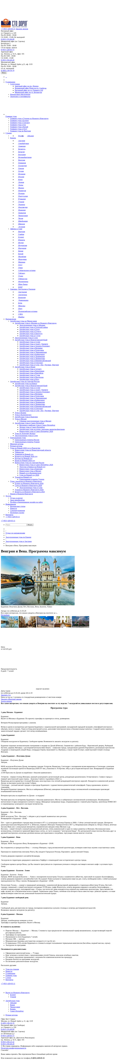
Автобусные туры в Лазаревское (32, 356)
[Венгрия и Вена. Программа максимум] (10, 627)
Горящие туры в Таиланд (20, 123)
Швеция (21, 224)
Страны (9, 133)
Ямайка (21, 317)
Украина (21, 204)
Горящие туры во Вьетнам (20, 131)
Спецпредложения (17, 510)
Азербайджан (23, 143)
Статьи (8, 978)
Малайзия (22, 257)
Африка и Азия (16, 229)
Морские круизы (16, 444)
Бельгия (21, 152)
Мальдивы (22, 259)
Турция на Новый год (23, 477)
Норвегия (22, 191)
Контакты (9, 515)
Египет (21, 237)
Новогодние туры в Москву (30, 471)
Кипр (20, 180)
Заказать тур (6, 695)
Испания (21, 174)
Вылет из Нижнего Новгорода (18, 993)
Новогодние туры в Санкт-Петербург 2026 (36, 431)
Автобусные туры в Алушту (30, 369)
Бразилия (22, 297)
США (20, 314)
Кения (20, 251)
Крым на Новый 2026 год (25, 461)
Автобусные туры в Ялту (29, 379)
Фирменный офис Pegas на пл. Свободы (30, 88)
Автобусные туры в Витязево (31, 348)
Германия (22, 163)
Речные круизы (16, 446)
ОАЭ (20, 265)
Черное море (15, 1007)
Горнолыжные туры (18, 438)
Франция (21, 210)
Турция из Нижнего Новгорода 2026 (29, 490)
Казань (13, 1009)
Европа (13, 138)
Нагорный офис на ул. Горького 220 (29, 90)
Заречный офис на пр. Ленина (26, 86)
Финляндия (22, 207)
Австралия (22, 292)
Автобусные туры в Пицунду (31, 334)
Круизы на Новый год (23, 458)
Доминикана (23, 300)
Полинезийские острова (27, 311)
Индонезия (22, 245)
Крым (12, 1005)
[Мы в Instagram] (13, 989)
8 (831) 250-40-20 (7, 60)
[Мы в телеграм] (18, 989)
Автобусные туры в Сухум (29, 336)
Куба (20, 303)
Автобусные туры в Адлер (29, 342)
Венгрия (21, 160)
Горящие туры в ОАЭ (18, 129)
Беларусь (21, 149)
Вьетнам (21, 232)
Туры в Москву (21, 419)
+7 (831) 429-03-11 (8, 29)
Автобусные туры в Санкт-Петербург (29, 423)
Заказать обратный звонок (11, 699)
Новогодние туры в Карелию (30, 469)
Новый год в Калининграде (30, 473)
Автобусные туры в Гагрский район (33, 327)
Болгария (22, 155)
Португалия (23, 196)
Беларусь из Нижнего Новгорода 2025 (30, 492)
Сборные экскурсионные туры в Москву (35, 421)
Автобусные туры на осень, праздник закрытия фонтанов (42, 429)
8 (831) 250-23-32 (7, 1042)
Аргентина (22, 295)
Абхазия (30, 136)
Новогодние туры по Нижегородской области (33, 450)
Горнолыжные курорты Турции (27, 442)
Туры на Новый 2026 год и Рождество (25, 448)
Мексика (21, 306)
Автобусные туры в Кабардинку (32, 354)
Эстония (21, 227)
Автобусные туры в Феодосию (31, 377)
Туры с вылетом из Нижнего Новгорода (26, 481)
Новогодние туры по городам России (29, 463)
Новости (13, 508)
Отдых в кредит (16, 498)
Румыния (22, 199)
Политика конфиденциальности (13, 1048)
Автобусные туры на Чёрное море (23, 321)
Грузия (21, 171)
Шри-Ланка (23, 284)
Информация (11, 504)
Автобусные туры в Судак (29, 375)
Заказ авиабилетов (17, 500)
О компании (10, 82)
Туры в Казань (20, 413)
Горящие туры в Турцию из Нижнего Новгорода (29, 118)
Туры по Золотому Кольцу (25, 433)
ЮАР (20, 287)
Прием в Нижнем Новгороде (21, 494)
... (6, 77)
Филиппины (23, 282)
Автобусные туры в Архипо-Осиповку (34, 346)
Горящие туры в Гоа (18, 125)
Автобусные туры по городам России (25, 381)
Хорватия (22, 213)
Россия (21, 136)
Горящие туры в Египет (19, 121)
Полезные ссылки (17, 513)
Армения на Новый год (24, 454)
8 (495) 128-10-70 (7, 70)
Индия (21, 243)
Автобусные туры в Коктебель (31, 373)
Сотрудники (15, 84)
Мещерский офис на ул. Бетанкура (28, 92)
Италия (21, 177)
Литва (20, 185)
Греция (21, 168)
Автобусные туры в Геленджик (31, 350)
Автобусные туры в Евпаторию (31, 371)
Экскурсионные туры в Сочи (26, 338)
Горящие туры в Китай (19, 127)
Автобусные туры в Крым (25, 367)
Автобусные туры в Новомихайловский (35, 361)
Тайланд (21, 273)
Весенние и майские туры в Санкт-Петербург (37, 425)
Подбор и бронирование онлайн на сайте (26, 502)
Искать (30, 525)
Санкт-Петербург (17, 1011)
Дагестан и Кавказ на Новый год (32, 467)
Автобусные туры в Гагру (29, 329)
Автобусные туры (13, 1001)
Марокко (21, 262)
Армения (21, 146)
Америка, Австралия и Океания (22, 289)
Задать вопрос (6, 701)
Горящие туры (11, 116)
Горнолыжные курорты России (27, 440)
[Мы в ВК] (3, 989)
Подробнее (5, 615)
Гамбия (21, 234)
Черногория (23, 216)
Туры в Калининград (23, 415)
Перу (20, 309)
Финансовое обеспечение (20, 94)
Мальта (21, 188)
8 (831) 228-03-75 (7, 50)
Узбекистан (22, 279)
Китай (20, 254)
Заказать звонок (22, 29)
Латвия (21, 182)
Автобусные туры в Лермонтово (32, 359)
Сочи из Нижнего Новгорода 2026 (28, 485)
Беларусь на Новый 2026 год (26, 456)
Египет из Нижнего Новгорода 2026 (29, 483)
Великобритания (24, 157)
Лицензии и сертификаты (20, 96)
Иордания (22, 248)
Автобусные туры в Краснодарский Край (31, 340)
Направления (11, 319)
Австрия (21, 141)
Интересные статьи (17, 506)
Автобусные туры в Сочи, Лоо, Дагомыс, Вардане (39, 365)
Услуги (8, 496)
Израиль (21, 240)
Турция (21, 202)
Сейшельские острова (26, 270)
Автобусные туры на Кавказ (26, 384)
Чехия (20, 218)
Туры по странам (12, 969)
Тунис (20, 276)
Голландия (22, 166)
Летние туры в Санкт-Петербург (32, 427)
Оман (20, 268)
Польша (21, 193)
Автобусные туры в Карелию (26, 417)
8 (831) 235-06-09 (7, 39)
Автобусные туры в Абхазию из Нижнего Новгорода (35, 323)
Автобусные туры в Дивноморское (33, 352)
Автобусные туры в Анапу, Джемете (33, 344)
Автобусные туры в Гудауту (30, 331)
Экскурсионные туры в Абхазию (32, 325)
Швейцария (23, 221)
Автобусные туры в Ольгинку (31, 363)
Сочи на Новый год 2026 (29, 475)
